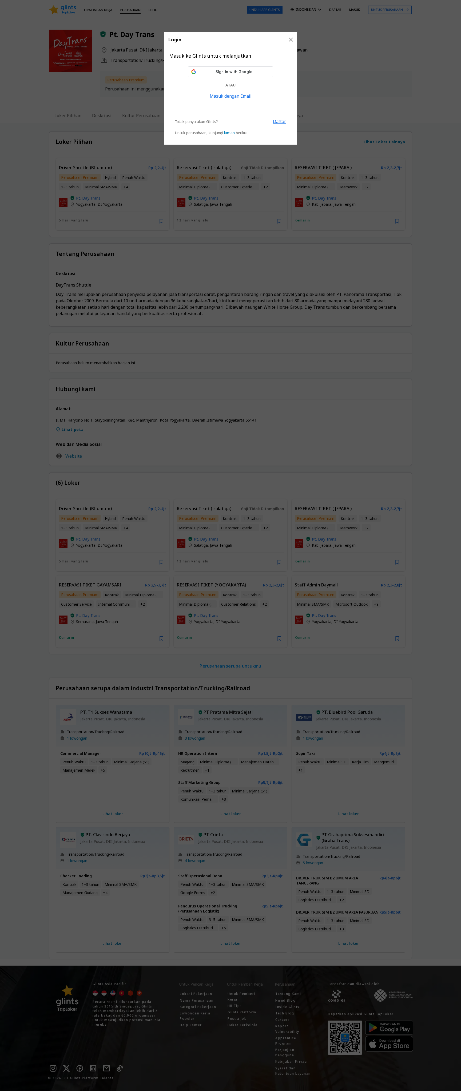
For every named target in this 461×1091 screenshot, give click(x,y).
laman (229, 132)
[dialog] (230, 88)
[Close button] (291, 39)
